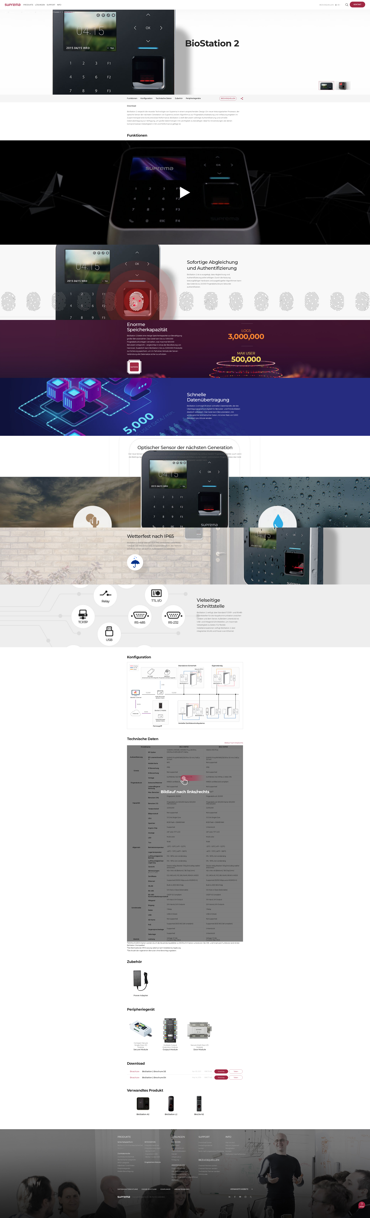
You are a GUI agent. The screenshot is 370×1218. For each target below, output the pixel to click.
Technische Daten (164, 98)
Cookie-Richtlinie (149, 1189)
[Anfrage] (361, 1205)
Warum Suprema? (232, 1145)
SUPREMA (12, 5)
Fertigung (175, 1160)
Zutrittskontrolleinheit (126, 1157)
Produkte (13, 12)
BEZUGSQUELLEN (326, 5)
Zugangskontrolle (178, 1168)
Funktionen (132, 98)
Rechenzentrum (178, 1148)
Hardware (27, 12)
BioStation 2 (68, 12)
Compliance (165, 1189)
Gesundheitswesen (179, 1151)
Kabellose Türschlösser (126, 1165)
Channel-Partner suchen (207, 1166)
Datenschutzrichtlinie (128, 1189)
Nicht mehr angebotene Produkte (48, 12)
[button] (326, 85)
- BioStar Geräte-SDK (152, 1157)
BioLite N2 (199, 1114)
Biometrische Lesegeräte (127, 1160)
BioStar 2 (121, 1148)
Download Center (205, 1142)
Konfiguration (146, 98)
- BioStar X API (150, 1151)
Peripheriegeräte (193, 98)
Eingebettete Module (153, 1162)
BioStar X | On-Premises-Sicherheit (130, 1145)
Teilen (240, 98)
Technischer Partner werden (209, 1171)
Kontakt (357, 4)
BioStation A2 (143, 1114)
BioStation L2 (171, 1114)
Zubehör (179, 98)
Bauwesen (175, 1145)
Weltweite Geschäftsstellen (235, 1154)
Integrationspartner (152, 1145)
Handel (174, 1154)
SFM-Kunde (202, 1174)
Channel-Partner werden (207, 1168)
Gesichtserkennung (179, 1174)
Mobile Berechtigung (125, 1171)
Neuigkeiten (230, 1148)
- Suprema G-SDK (151, 1154)
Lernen (201, 1148)
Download (131, 106)
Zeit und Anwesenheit (180, 1171)
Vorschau (221, 1071)
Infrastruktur (176, 1157)
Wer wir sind (229, 1142)
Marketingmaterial (205, 1145)
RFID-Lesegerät (123, 1163)
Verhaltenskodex (181, 1189)
